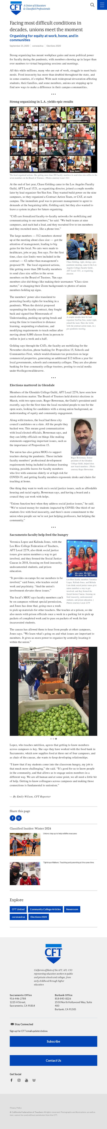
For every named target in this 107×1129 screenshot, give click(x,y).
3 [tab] (56, 738)
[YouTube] (26, 1080)
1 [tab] (51, 738)
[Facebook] (11, 1080)
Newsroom (72, 909)
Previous (14, 691)
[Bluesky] (34, 1080)
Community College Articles (45, 909)
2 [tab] (53, 738)
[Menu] (102, 5)
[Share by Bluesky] (19, 818)
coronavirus (37, 45)
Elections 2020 (54, 45)
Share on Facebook (12, 818)
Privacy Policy (16, 1108)
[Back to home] (31, 8)
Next (92, 691)
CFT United (18, 909)
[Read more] (53, 691)
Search (92, 5)
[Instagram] (19, 1080)
